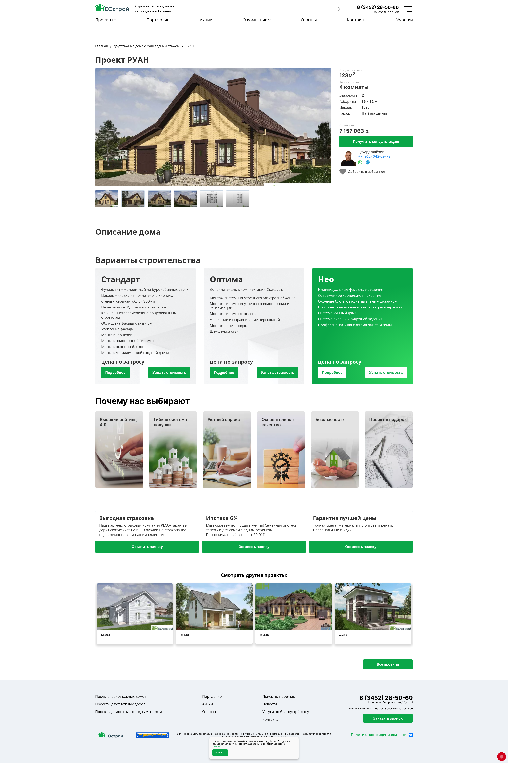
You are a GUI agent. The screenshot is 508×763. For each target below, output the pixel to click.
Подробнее (115, 372)
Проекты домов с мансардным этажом (128, 711)
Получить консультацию (376, 141)
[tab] (106, 198)
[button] (339, 9)
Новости (269, 704)
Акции (206, 20)
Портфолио (158, 20)
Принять (220, 752)
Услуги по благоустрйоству (285, 711)
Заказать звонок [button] (386, 11)
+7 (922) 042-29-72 (374, 156)
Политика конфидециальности (379, 734)
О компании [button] (255, 20)
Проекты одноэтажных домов (120, 696)
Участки (404, 20)
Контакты (356, 20)
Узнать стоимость (169, 372)
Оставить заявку (147, 546)
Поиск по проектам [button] (279, 696)
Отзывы (309, 20)
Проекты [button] (104, 20)
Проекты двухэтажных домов (120, 704)
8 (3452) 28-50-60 (378, 7)
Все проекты (388, 664)
